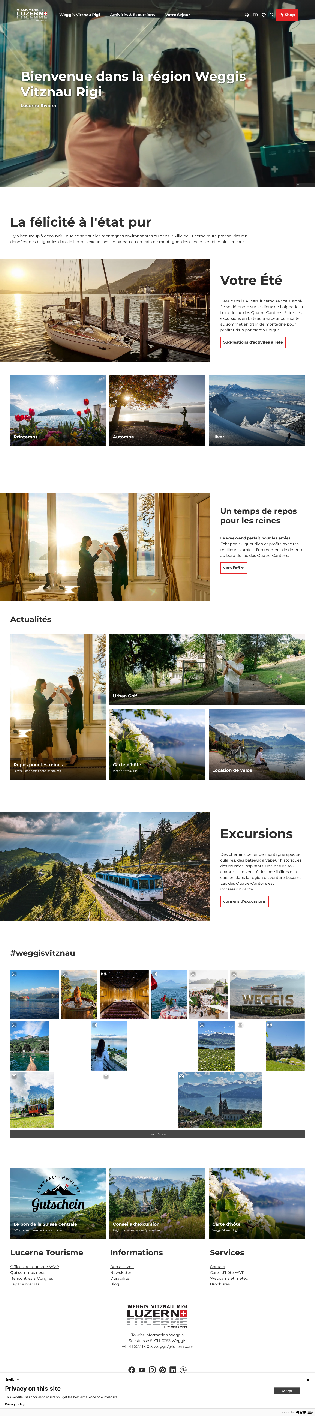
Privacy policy (15, 1404)
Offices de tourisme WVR (34, 1266)
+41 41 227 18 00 (137, 1346)
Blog (114, 1284)
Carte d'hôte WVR (227, 1272)
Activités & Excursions (132, 14)
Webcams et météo (229, 1278)
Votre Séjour (177, 14)
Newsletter (120, 1272)
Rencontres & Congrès (31, 1278)
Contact (217, 1266)
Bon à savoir (122, 1266)
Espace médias (25, 1284)
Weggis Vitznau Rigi (79, 14)
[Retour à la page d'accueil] (32, 15)
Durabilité (119, 1278)
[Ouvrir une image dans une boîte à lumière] (158, 1316)
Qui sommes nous (27, 1272)
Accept (287, 1391)
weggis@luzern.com (173, 1346)
